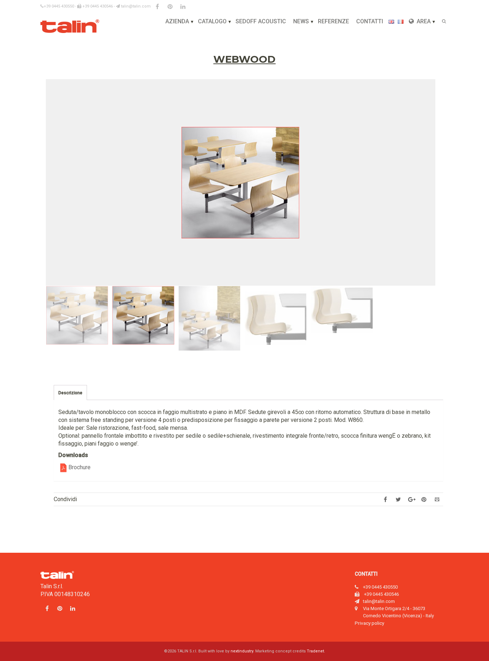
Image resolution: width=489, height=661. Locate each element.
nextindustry (242, 651)
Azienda (177, 21)
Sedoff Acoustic (261, 21)
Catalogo (212, 21)
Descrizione (70, 392)
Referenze (333, 21)
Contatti (369, 21)
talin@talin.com (135, 6)
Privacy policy (369, 623)
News (301, 21)
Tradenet (315, 651)
